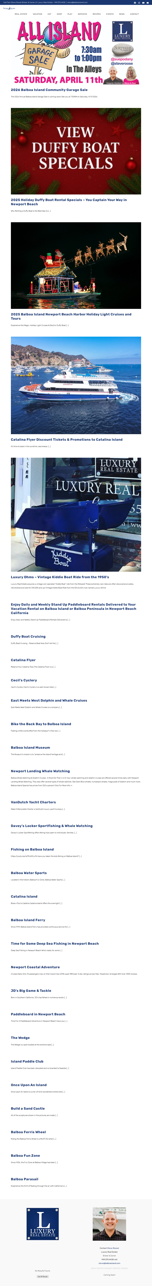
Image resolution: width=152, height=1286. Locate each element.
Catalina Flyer (23, 660)
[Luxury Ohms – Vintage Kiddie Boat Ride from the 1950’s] (76, 515)
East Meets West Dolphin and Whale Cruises (49, 700)
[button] (145, 14)
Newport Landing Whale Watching (40, 771)
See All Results (43, 1276)
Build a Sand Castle (28, 1109)
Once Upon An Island (29, 1085)
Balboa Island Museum (30, 748)
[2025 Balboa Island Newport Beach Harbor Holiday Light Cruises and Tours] (76, 265)
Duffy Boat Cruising (28, 637)
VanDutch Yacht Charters (33, 802)
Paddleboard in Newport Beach (38, 1014)
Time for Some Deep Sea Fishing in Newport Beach (55, 944)
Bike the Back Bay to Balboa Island (41, 724)
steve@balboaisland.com (77, 2)
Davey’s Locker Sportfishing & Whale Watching (52, 826)
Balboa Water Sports (29, 873)
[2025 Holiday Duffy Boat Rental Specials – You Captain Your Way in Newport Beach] (76, 151)
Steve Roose (113, 1248)
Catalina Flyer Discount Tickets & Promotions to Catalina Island (67, 440)
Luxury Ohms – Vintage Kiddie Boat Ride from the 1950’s (60, 577)
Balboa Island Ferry (28, 920)
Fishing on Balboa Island (32, 849)
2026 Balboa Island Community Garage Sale (49, 90)
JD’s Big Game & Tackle (31, 991)
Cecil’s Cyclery (24, 680)
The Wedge (20, 1038)
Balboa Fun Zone (25, 1156)
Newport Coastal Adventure (35, 967)
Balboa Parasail (24, 1179)
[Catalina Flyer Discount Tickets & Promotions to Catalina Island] (76, 385)
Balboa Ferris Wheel (28, 1132)
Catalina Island (24, 897)
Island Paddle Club (27, 1061)
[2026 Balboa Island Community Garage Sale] (76, 51)
